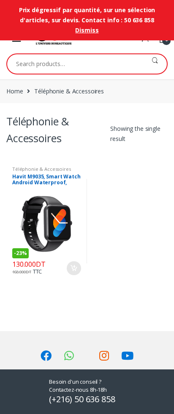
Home (14, 91)
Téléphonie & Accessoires (41, 169)
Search (155, 64)
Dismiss (86, 30)
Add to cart (73, 268)
